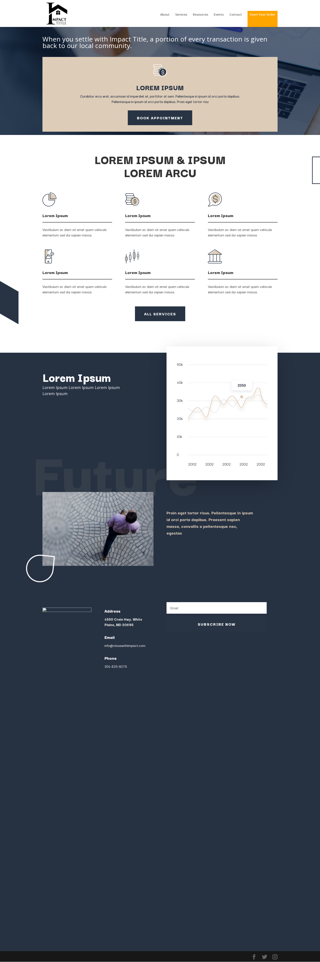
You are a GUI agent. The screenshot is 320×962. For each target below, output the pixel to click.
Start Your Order (262, 14)
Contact (235, 15)
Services (181, 15)
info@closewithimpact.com (124, 645)
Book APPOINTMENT (160, 118)
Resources (200, 15)
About (165, 15)
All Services (160, 314)
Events (219, 15)
